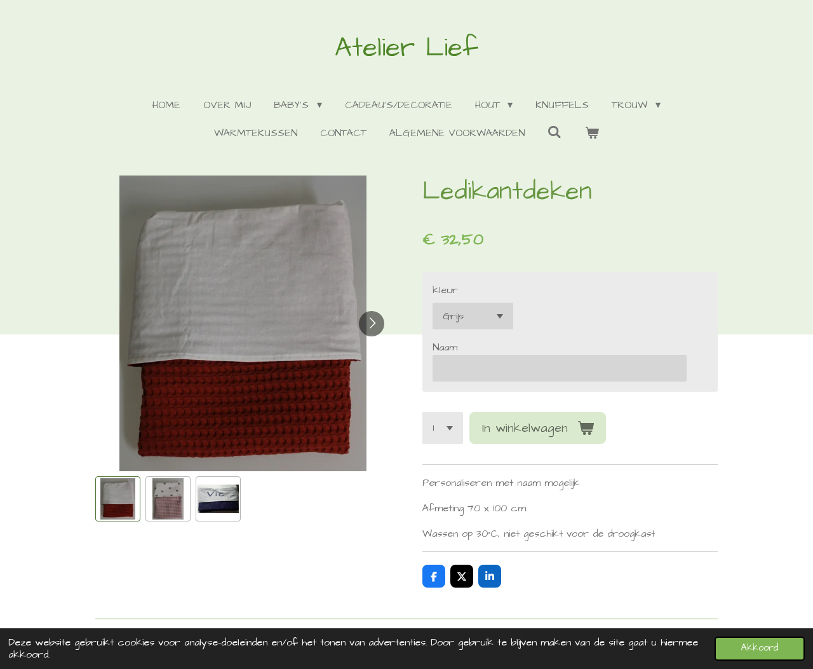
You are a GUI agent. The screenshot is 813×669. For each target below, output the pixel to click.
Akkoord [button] (759, 648)
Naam (445, 347)
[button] (117, 498)
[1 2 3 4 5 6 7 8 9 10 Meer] (442, 428)
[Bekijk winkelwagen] (592, 133)
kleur (445, 290)
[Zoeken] (554, 132)
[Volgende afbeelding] (371, 323)
